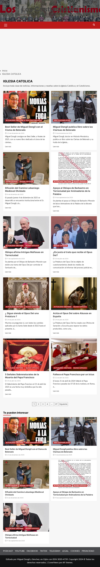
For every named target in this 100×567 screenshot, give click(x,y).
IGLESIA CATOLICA (26, 181)
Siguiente (63, 404)
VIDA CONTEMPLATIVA (34, 120)
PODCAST (8, 551)
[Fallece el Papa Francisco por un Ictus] (74, 355)
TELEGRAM (54, 551)
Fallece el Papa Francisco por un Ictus (73, 374)
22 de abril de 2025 (61, 378)
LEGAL (65, 551)
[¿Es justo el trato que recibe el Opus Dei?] (74, 232)
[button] (5, 25)
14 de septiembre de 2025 (64, 197)
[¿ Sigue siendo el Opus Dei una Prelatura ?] (26, 293)
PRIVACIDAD (88, 551)
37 (56, 404)
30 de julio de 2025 (61, 259)
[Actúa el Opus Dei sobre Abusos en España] (74, 293)
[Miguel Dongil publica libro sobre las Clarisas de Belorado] (74, 107)
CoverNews (53, 563)
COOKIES (75, 551)
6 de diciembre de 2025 (15, 194)
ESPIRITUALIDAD (12, 181)
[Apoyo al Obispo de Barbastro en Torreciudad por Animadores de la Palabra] (74, 168)
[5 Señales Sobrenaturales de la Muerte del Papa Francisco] (26, 355)
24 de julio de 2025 (13, 320)
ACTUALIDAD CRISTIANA (14, 120)
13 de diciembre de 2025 (63, 133)
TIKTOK (43, 551)
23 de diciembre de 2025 (15, 133)
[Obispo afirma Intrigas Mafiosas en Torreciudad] (26, 232)
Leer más (8, 146)
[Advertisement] (50, 48)
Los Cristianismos (50, 9)
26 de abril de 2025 (14, 381)
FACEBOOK (32, 551)
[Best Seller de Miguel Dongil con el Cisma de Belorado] (26, 107)
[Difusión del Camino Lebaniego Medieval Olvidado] (26, 168)
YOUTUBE (20, 551)
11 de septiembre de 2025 (16, 259)
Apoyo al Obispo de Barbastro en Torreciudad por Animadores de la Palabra (71, 191)
